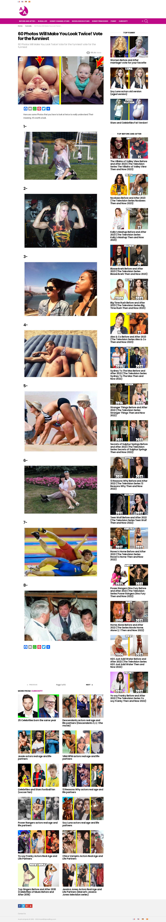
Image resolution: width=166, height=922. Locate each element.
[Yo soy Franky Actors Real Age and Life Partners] (38, 841)
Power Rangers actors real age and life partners (38, 824)
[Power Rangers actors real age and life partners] (38, 808)
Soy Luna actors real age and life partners (80, 824)
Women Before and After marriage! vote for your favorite (128, 61)
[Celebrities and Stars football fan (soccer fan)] (38, 775)
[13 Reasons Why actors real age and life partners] (83, 775)
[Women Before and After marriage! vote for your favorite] (129, 46)
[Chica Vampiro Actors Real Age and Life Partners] (83, 841)
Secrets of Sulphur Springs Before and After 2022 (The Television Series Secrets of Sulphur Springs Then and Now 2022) (129, 448)
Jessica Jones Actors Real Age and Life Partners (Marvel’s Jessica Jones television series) (82, 892)
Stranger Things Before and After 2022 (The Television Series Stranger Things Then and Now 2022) (128, 411)
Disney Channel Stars (59, 21)
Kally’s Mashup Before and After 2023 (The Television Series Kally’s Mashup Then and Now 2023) (128, 236)
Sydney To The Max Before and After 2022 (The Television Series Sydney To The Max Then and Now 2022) (128, 374)
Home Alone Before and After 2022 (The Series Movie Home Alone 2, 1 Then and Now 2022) (127, 627)
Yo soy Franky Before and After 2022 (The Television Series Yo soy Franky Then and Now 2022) (128, 698)
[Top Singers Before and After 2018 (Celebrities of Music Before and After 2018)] (38, 875)
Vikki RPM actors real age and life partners (80, 758)
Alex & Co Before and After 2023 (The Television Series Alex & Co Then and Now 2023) (128, 339)
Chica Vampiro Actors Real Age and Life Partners (82, 857)
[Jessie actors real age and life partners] (38, 742)
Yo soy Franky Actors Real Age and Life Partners (37, 857)
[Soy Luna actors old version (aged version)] (129, 78)
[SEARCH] (146, 21)
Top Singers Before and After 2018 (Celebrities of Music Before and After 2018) (37, 892)
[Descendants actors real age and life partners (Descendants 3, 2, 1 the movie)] (83, 706)
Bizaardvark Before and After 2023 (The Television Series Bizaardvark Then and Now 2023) (128, 271)
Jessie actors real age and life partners (34, 758)
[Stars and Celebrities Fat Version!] (129, 109)
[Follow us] (142, 21)
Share (21, 59)
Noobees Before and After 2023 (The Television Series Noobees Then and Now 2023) (127, 200)
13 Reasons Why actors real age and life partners (82, 791)
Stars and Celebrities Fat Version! (129, 122)
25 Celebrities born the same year (37, 720)
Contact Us (22, 914)
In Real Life (42, 21)
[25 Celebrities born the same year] (38, 706)
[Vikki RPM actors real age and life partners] (83, 742)
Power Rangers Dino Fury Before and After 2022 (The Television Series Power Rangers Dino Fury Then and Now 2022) (128, 592)
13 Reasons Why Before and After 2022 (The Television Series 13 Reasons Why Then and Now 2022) (128, 485)
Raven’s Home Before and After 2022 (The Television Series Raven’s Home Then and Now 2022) (128, 555)
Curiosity (123, 21)
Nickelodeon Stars (80, 21)
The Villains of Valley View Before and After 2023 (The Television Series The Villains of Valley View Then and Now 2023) (128, 165)
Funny (113, 21)
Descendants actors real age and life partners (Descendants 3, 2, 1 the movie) (82, 723)
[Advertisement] (61, 667)
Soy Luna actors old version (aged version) (125, 93)
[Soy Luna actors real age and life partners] (83, 808)
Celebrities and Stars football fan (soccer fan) (36, 791)
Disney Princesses (100, 21)
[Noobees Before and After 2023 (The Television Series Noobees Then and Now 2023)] (129, 184)
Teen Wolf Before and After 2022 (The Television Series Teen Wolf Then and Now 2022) (128, 520)
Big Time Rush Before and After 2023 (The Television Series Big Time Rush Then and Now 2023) (127, 305)
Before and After (27, 21)
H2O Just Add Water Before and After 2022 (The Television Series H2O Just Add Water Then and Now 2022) (128, 663)
